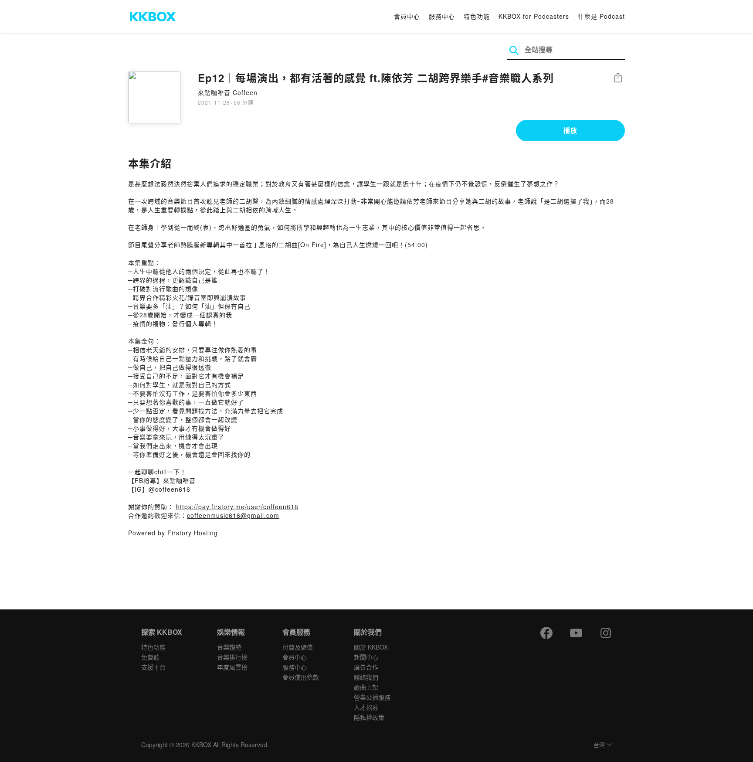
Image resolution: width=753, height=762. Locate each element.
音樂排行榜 (232, 657)
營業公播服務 (372, 697)
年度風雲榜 (232, 667)
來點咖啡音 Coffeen (228, 92)
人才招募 (366, 707)
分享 (618, 78)
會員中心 (407, 16)
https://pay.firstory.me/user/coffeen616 (237, 506)
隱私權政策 (369, 717)
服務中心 (442, 16)
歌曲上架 (366, 687)
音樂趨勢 (229, 647)
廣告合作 (366, 667)
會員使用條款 (300, 677)
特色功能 (477, 16)
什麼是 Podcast (601, 16)
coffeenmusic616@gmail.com (233, 515)
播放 (570, 130)
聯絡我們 (366, 677)
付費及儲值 (297, 647)
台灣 (599, 745)
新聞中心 (366, 657)
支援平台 (153, 667)
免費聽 (150, 657)
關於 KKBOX (371, 647)
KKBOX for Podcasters (534, 16)
